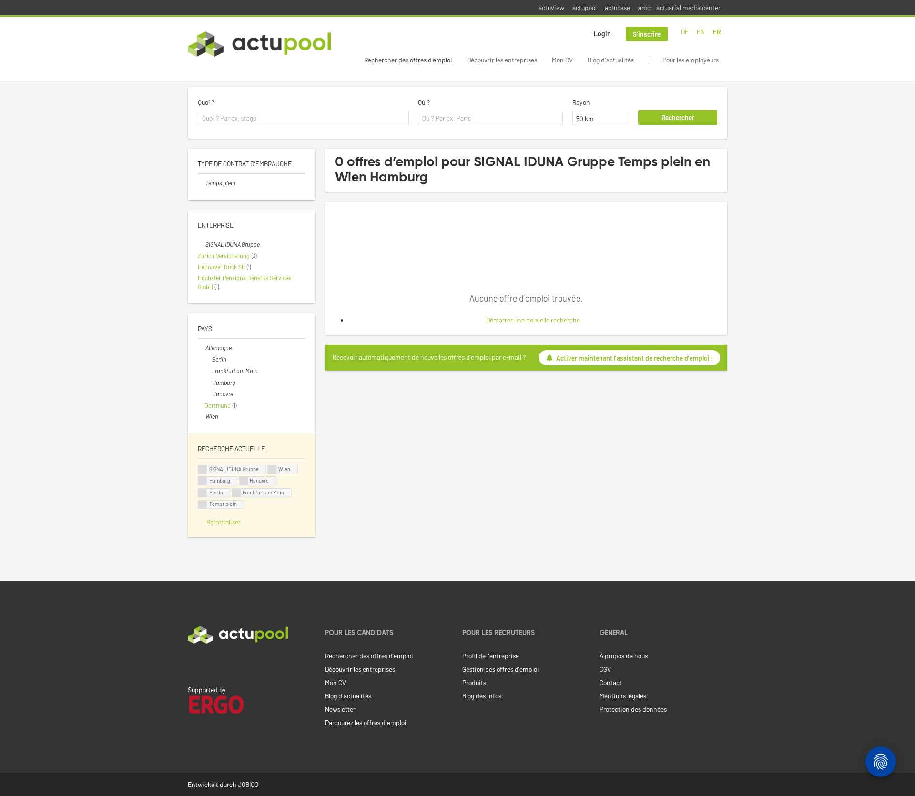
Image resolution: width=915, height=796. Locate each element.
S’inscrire (647, 34)
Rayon (581, 102)
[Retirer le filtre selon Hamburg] (208, 382)
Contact (611, 682)
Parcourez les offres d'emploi (366, 722)
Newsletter (340, 709)
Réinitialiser (223, 522)
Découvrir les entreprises (502, 60)
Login (602, 34)
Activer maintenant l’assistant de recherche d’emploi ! (634, 358)
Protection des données (633, 709)
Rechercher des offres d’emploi (408, 60)
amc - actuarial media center (679, 7)
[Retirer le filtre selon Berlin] (208, 359)
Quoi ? (206, 102)
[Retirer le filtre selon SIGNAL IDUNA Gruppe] (201, 244)
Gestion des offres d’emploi (500, 669)
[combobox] (303, 118)
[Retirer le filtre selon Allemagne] (201, 348)
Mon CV (562, 60)
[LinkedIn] (193, 663)
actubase (617, 7)
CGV (605, 669)
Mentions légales (623, 696)
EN (701, 32)
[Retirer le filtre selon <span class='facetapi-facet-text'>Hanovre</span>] (243, 481)
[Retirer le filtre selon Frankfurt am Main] (208, 370)
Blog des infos (481, 696)
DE (685, 32)
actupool (584, 7)
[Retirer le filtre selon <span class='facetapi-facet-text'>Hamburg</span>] (202, 481)
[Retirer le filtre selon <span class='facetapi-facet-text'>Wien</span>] (272, 469)
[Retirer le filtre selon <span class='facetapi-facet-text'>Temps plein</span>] (202, 505)
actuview (551, 7)
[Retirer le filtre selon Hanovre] (208, 394)
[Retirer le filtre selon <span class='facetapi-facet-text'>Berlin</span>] (202, 493)
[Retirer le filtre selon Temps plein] (201, 183)
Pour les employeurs (690, 60)
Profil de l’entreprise (490, 656)
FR (717, 32)
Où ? (424, 102)
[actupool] (259, 44)
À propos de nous (624, 656)
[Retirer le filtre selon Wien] (201, 416)
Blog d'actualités (611, 60)
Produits (474, 682)
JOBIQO (248, 784)
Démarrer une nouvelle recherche (533, 320)
